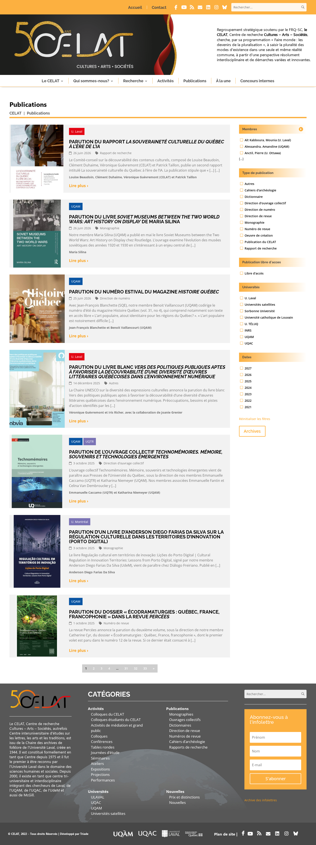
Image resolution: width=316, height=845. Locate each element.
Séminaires (100, 758)
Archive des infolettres (260, 800)
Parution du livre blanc (147, 371)
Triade (84, 834)
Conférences (101, 741)
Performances (103, 780)
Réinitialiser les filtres (254, 419)
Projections (100, 774)
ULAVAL (97, 797)
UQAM (96, 808)
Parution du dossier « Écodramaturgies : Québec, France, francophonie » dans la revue (144, 614)
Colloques (99, 736)
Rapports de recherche (188, 747)
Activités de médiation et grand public (117, 728)
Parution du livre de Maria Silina (144, 219)
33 (145, 668)
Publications (194, 81)
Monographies (181, 714)
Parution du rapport (146, 144)
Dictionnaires (180, 725)
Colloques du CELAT (107, 714)
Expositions (100, 769)
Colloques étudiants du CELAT (116, 719)
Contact (159, 7)
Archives (252, 431)
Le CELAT (50, 81)
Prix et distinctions (184, 797)
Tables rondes (102, 747)
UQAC (96, 802)
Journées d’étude (105, 752)
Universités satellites (108, 813)
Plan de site (224, 834)
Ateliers (97, 763)
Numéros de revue (185, 736)
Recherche (133, 81)
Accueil (135, 7)
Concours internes (257, 81)
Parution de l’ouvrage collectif (145, 454)
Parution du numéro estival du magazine (144, 292)
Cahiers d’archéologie (187, 741)
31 (126, 668)
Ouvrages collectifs (185, 719)
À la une (223, 81)
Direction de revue (184, 730)
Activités (165, 81)
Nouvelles (177, 802)
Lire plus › (78, 185)
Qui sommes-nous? (91, 81)
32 (135, 668)
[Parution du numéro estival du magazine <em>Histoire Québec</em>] (36, 308)
